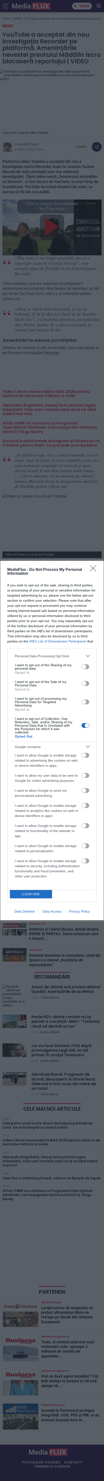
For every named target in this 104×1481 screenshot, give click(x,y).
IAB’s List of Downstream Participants (57, 641)
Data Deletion (24, 911)
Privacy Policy (79, 911)
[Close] (94, 569)
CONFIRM (31, 894)
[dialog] (52, 740)
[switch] (85, 666)
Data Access (52, 911)
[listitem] (52, 655)
